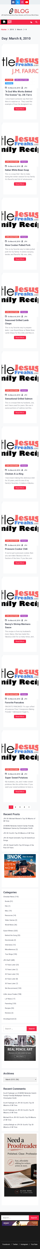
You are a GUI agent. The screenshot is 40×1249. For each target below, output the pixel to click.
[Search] (36, 22)
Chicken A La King (14, 474)
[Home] (4, 22)
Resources (9, 915)
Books (7, 901)
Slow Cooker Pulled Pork (17, 245)
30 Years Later (10, 983)
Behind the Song (11, 935)
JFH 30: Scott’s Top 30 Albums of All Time (18, 833)
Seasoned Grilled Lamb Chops (17, 322)
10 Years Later (10, 965)
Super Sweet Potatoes (16, 777)
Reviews (8, 1013)
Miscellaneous (10, 949)
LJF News (8, 999)
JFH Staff (9, 80)
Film (6, 906)
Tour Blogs (9, 954)
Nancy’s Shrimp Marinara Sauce (17, 626)
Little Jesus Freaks (22, 80)
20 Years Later (10, 974)
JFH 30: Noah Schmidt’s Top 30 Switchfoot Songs (19, 839)
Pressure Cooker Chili (16, 549)
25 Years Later (10, 979)
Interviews (8, 945)
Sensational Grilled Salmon (18, 398)
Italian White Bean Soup (17, 170)
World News (9, 925)
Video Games (10, 920)
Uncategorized (8, 1019)
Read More (20, 109)
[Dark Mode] (31, 22)
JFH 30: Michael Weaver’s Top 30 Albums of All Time (19, 820)
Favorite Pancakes (14, 702)
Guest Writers (8, 931)
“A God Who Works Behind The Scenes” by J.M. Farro (18, 93)
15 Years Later (10, 969)
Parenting (9, 83)
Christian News (8, 897)
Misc (6, 911)
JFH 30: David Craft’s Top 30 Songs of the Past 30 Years (18, 846)
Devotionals (9, 940)
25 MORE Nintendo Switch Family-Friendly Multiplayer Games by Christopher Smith (18, 827)
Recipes (24, 162)
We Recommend (11, 988)
